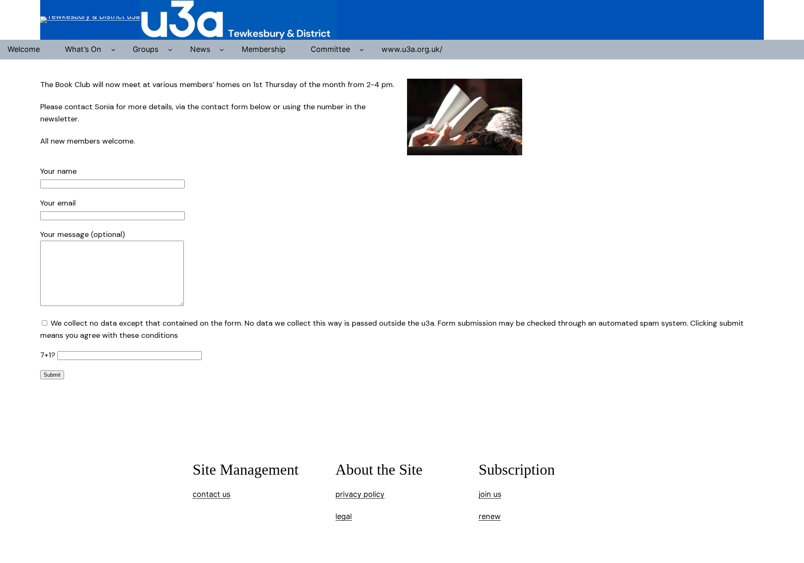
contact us (211, 494)
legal (343, 516)
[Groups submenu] (170, 49)
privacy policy (359, 494)
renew (490, 516)
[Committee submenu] (361, 49)
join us (490, 494)
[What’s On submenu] (113, 49)
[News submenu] (221, 49)
